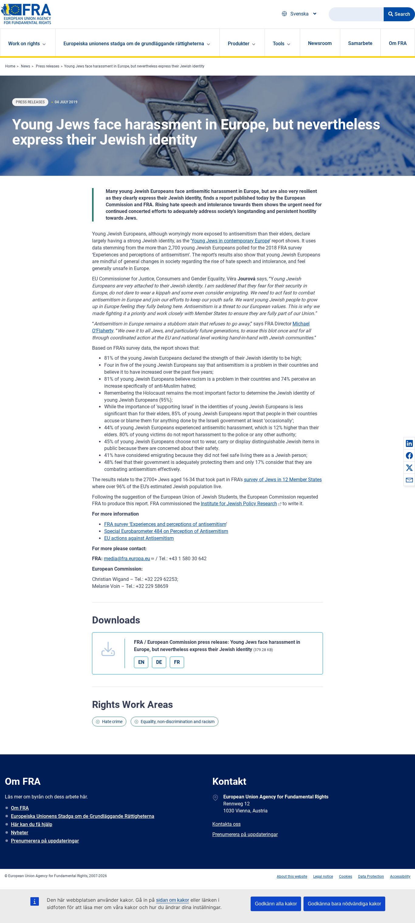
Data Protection (371, 876)
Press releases (47, 66)
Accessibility (400, 876)
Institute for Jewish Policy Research (239, 503)
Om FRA (398, 43)
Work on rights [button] (24, 43)
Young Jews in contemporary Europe (230, 241)
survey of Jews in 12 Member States (283, 479)
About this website (292, 876)
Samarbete (360, 43)
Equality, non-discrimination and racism (177, 721)
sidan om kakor (172, 900)
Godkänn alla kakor (276, 903)
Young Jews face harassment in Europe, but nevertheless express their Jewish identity (134, 66)
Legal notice (323, 876)
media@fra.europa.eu (127, 558)
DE (159, 662)
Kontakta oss (226, 824)
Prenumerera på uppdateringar (45, 841)
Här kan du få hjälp (31, 824)
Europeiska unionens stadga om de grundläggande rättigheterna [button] (133, 43)
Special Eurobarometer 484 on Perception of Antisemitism (166, 531)
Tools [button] (278, 43)
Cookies (345, 876)
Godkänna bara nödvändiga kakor (344, 903)
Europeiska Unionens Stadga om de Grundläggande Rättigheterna (82, 816)
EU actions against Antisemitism (139, 538)
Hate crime (112, 721)
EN (141, 662)
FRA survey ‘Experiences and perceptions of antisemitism (165, 524)
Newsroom (320, 43)
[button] (409, 443)
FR (177, 662)
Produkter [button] (238, 43)
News (25, 66)
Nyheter (19, 833)
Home (10, 66)
